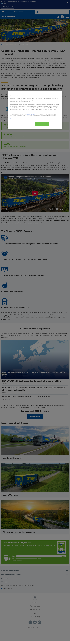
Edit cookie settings (27, 124)
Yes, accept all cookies (42, 124)
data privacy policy (30, 114)
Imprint (12, 119)
